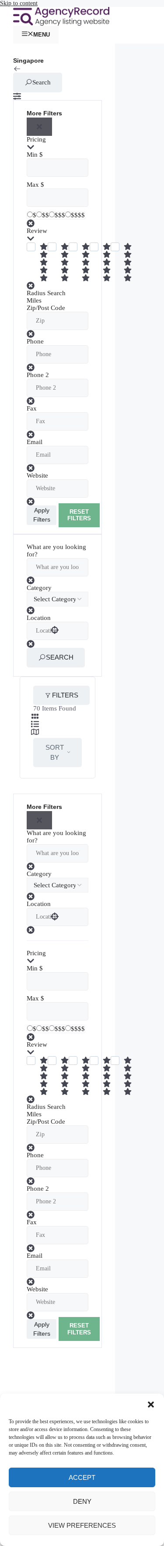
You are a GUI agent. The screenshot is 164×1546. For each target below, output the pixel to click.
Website (37, 475)
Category (39, 587)
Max (33, 184)
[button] (151, 1404)
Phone (35, 341)
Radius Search (46, 293)
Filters (65, 695)
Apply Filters (41, 515)
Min (32, 154)
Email (34, 441)
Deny (82, 1501)
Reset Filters (79, 515)
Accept (82, 1477)
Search (41, 82)
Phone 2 (38, 374)
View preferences (82, 1525)
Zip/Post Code (46, 307)
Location (39, 617)
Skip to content (19, 3)
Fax (32, 408)
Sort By (54, 752)
